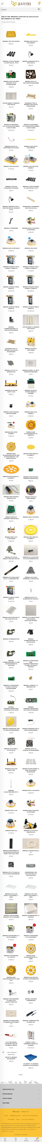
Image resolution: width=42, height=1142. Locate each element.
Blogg (18, 1119)
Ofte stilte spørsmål (28, 1119)
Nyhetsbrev (11, 1119)
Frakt (6, 1115)
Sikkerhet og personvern (29, 1115)
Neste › (21, 1075)
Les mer (29, 1129)
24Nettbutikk (24, 1134)
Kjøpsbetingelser (15, 1115)
